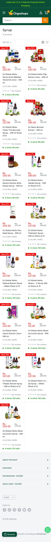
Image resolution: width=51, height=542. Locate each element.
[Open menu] (4, 13)
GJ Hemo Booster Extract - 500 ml (36, 128)
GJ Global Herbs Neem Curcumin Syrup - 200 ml (13, 434)
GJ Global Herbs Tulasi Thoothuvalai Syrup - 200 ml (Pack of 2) (12, 131)
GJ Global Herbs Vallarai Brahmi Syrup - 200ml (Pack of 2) (12, 283)
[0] (46, 12)
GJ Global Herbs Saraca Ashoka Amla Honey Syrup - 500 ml (12, 183)
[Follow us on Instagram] (14, 510)
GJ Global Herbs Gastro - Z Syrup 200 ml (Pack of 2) (37, 283)
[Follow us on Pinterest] (19, 510)
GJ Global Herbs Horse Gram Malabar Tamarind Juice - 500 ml (12, 78)
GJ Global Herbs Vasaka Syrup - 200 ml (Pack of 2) (37, 183)
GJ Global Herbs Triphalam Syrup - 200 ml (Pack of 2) (36, 233)
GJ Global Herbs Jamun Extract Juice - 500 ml (12, 333)
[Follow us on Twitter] (9, 510)
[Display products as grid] (43, 42)
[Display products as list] (47, 42)
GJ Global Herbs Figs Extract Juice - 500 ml (38, 75)
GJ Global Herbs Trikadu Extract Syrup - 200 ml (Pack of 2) (12, 383)
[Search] (45, 20)
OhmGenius (41, 534)
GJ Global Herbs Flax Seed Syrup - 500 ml (12, 231)
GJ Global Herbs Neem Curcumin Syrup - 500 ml (38, 333)
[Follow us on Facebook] (4, 510)
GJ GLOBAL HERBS (10, 86)
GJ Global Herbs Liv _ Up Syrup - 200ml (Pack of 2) (37, 383)
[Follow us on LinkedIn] (29, 510)
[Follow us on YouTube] (24, 510)
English (6, 497)
